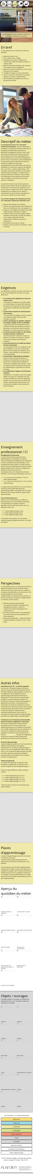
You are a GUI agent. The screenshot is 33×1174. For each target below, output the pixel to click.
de (23, 1160)
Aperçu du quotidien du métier (22, 24)
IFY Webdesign (28, 1173)
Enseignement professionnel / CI (21, 16)
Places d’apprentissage (24, 22)
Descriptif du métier (25, 13)
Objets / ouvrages (26, 26)
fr (27, 1160)
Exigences (28, 15)
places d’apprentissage (22, 858)
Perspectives (27, 18)
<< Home (28, 29)
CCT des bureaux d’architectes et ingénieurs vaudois (16, 768)
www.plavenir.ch (11, 734)
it (25, 1160)
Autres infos (27, 20)
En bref (29, 11)
